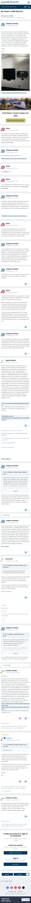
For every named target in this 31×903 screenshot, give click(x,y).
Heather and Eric (11, 671)
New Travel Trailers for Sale (16, 120)
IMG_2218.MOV (5, 546)
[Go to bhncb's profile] (3, 129)
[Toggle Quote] (4, 472)
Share (7, 874)
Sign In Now (15, 864)
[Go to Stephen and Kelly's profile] (3, 24)
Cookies (20, 891)
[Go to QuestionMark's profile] (3, 361)
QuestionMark (11, 360)
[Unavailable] (15, 418)
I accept (26, 899)
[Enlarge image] (15, 404)
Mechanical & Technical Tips (17, 17)
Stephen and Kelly (8, 16)
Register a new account (15, 853)
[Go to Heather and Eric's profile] (3, 671)
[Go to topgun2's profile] (3, 739)
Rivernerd (21, 634)
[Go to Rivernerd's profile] (3, 560)
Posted (12, 25)
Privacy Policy (12, 891)
